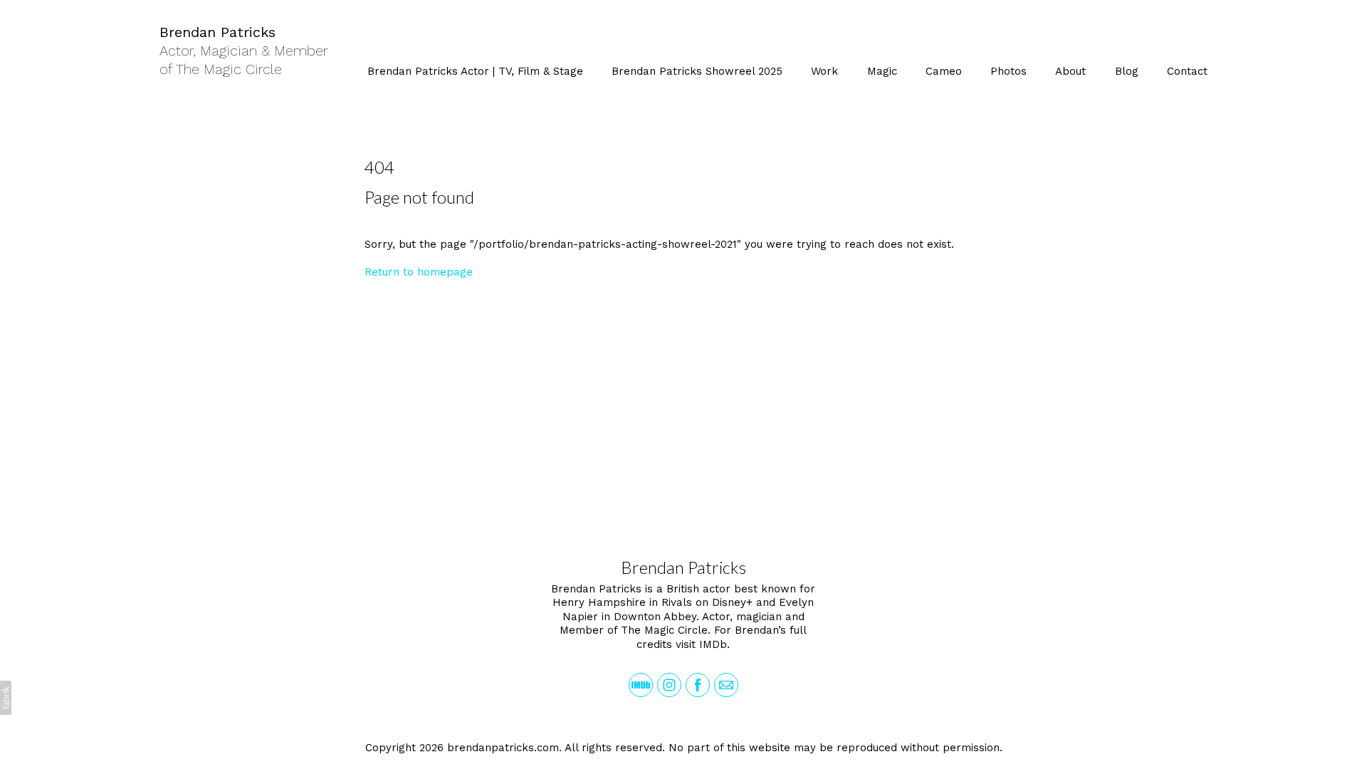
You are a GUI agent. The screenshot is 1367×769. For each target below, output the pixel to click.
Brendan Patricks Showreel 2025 (697, 71)
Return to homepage (419, 272)
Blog (1126, 71)
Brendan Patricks (683, 567)
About (1070, 71)
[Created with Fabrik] (5, 698)
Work (824, 71)
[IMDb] (641, 685)
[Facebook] (698, 685)
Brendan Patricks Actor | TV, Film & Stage (475, 71)
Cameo (944, 71)
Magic (882, 71)
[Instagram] (669, 685)
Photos (1008, 71)
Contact (1187, 71)
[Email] (726, 685)
